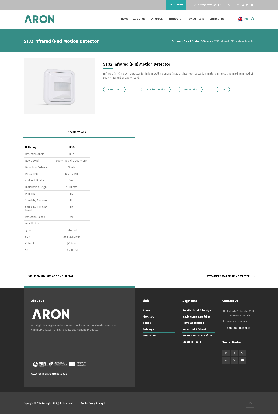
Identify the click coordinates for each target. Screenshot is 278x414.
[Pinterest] (238, 5)
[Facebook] (233, 5)
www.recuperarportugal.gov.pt (49, 373)
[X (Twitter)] (228, 5)
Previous (19, 86)
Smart (147, 323)
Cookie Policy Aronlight (93, 403)
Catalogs (148, 329)
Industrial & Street (194, 329)
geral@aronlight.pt (209, 4)
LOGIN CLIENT (176, 4)
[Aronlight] (39, 19)
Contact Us (149, 335)
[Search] (251, 19)
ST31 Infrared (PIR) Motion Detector (51, 276)
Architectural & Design (196, 310)
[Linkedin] (242, 5)
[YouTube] (252, 5)
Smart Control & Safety (197, 335)
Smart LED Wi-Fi (192, 342)
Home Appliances (193, 323)
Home (146, 310)
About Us (148, 316)
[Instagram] (247, 5)
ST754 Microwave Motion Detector (228, 276)
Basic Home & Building (196, 316)
